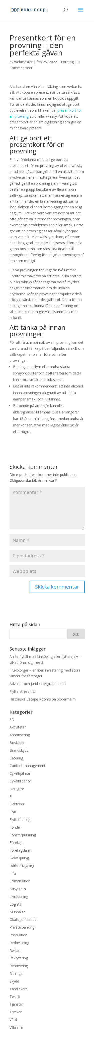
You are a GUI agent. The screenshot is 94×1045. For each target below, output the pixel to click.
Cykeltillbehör (20, 781)
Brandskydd (19, 750)
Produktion (18, 935)
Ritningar (17, 973)
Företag (67, 61)
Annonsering (20, 734)
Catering (16, 758)
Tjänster (16, 1004)
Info (13, 873)
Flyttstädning (20, 819)
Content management (27, 765)
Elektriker (17, 804)
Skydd (14, 981)
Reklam (16, 950)
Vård (13, 1019)
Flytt (13, 811)
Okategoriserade (23, 919)
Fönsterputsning (23, 835)
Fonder (15, 827)
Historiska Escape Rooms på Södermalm (43, 699)
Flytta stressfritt (22, 691)
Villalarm (16, 1027)
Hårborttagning (22, 865)
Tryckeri (16, 1012)
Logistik (16, 904)
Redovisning (19, 942)
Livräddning (19, 896)
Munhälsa (17, 912)
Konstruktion (20, 881)
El (11, 796)
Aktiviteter (18, 727)
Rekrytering (19, 958)
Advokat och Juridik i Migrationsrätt (38, 683)
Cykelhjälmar (20, 773)
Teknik (15, 996)
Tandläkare (19, 989)
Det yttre (17, 788)
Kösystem (18, 888)
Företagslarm (20, 850)
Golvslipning (19, 858)
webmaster (23, 61)
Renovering (19, 965)
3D (12, 719)
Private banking (22, 927)
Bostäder (17, 742)
